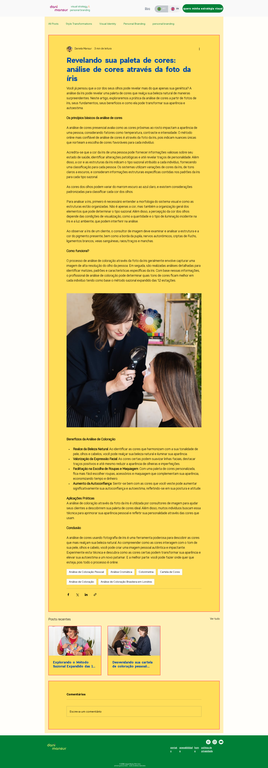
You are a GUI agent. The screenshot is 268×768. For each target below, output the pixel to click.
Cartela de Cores (170, 571)
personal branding (163, 23)
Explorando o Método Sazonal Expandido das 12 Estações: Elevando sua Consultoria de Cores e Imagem (74, 664)
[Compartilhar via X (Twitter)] (77, 594)
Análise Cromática (121, 571)
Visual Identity (107, 23)
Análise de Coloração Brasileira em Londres (126, 581)
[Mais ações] (199, 49)
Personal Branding (134, 23)
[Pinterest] (208, 742)
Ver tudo (215, 619)
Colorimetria (146, 571)
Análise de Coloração (81, 581)
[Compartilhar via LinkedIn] (86, 594)
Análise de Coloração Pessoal (86, 571)
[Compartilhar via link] (95, 594)
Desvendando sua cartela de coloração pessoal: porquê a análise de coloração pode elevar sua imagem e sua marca (134, 664)
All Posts (53, 23)
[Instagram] (214, 742)
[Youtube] (221, 742)
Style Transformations (79, 23)
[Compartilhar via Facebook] (68, 594)
